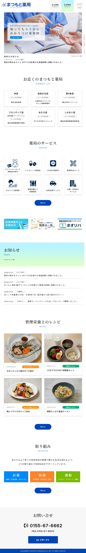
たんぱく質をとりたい (30, 367)
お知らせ (20, 301)
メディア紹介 (20, 59)
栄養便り (20, 291)
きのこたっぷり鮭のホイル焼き (20, 371)
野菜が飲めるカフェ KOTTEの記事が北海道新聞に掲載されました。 (34, 62)
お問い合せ (44, 539)
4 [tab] (48, 51)
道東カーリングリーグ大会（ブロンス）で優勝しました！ (53, 301)
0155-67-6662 (46, 525)
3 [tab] (45, 51)
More (42, 203)
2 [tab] (41, 51)
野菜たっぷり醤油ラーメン (58, 411)
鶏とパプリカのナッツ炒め (18, 411)
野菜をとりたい (71, 366)
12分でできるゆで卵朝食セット (60, 370)
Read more (75, 56)
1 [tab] (38, 51)
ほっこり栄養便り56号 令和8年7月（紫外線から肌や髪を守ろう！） (34, 294)
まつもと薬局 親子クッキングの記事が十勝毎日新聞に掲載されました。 (35, 285)
